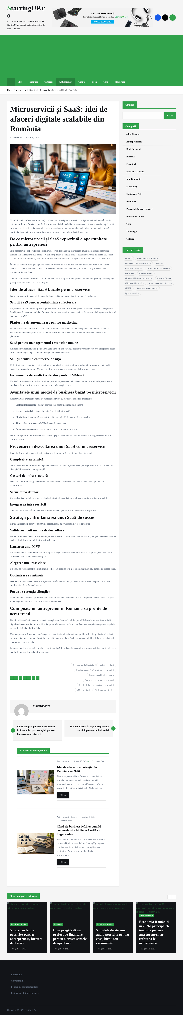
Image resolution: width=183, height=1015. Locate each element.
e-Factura (130, 273)
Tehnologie (131, 231)
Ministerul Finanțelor (135, 283)
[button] (169, 897)
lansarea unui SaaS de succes (102, 675)
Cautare (129, 104)
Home (10, 90)
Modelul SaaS (84, 690)
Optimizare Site (134, 194)
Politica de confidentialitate (24, 987)
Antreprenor (65, 82)
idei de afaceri (146, 273)
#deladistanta (133, 134)
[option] (27, 927)
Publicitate (16, 974)
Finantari (33, 82)
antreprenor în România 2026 (138, 263)
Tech (94, 82)
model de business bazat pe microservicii (97, 685)
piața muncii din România (161, 283)
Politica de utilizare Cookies (24, 993)
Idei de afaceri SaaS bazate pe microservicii (95, 670)
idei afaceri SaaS (107, 665)
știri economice (132, 293)
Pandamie (131, 201)
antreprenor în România (84, 665)
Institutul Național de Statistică (139, 278)
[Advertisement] (91, 56)
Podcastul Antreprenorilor (139, 209)
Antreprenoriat (16, 137)
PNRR (128, 288)
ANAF (129, 258)
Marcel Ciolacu (165, 278)
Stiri (20, 82)
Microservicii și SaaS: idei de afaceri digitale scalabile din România (46, 90)
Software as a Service (105, 690)
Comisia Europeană (134, 268)
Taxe (105, 82)
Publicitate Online (135, 216)
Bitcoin (160, 263)
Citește (63, 795)
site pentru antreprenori (148, 288)
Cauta (170, 115)
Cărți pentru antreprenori (159, 268)
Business (130, 156)
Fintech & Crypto (135, 171)
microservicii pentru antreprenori (100, 680)
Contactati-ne (17, 981)
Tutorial (48, 82)
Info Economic (133, 179)
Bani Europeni (133, 149)
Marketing (120, 82)
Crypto (81, 82)
